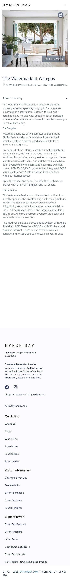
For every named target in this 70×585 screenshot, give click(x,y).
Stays (8, 431)
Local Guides (12, 453)
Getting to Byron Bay (16, 477)
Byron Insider (12, 461)
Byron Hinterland (14, 531)
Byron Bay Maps (13, 500)
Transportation (12, 485)
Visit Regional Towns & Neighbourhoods (26, 561)
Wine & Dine (11, 438)
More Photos (56, 58)
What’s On (10, 423)
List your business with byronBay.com (25, 394)
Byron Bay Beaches (15, 524)
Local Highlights (13, 507)
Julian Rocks (11, 539)
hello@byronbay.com (16, 405)
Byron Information (14, 492)
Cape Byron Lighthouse (17, 546)
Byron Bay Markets (15, 554)
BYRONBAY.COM (29, 571)
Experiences (11, 446)
